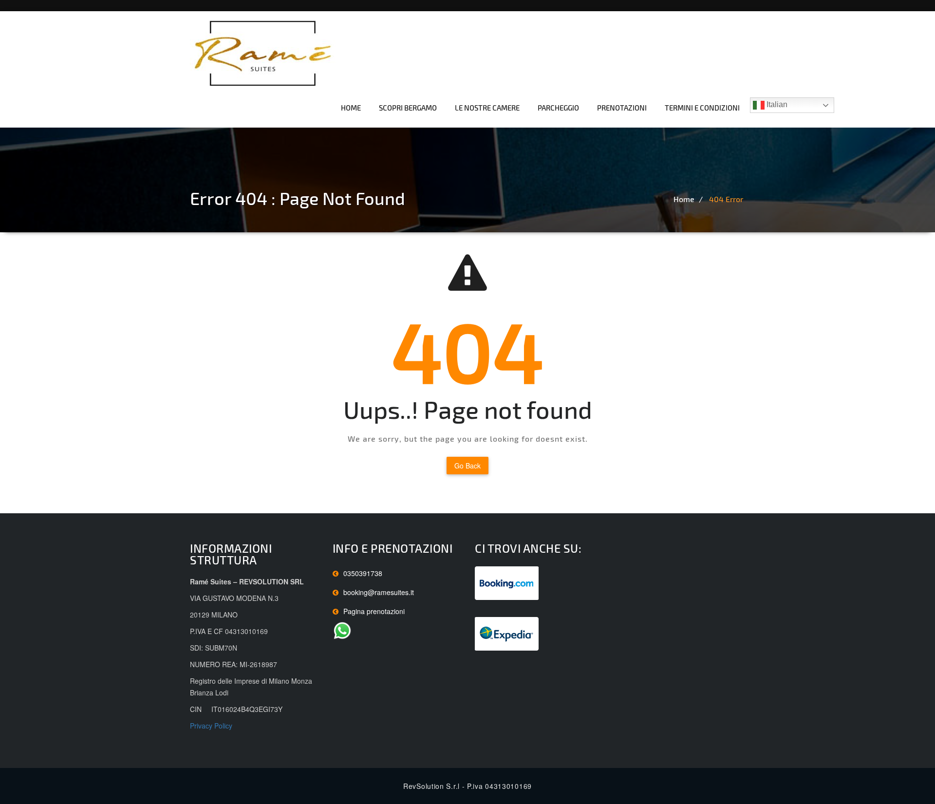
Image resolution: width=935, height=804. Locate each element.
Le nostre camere (487, 107)
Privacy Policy (211, 725)
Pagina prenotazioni (374, 611)
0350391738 (362, 573)
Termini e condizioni (702, 107)
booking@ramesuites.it (378, 592)
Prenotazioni (622, 107)
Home (351, 107)
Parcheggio (558, 107)
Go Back (467, 465)
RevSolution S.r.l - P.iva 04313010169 (467, 786)
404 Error (726, 199)
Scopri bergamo (408, 107)
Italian (776, 104)
